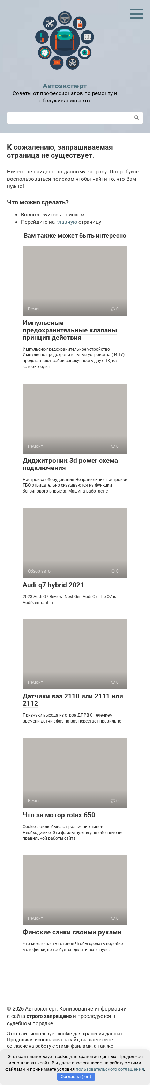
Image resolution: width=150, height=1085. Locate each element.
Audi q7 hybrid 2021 (53, 585)
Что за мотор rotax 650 (59, 815)
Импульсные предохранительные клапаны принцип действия (70, 330)
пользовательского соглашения (110, 1069)
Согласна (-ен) (76, 1076)
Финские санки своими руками (72, 932)
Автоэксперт (65, 86)
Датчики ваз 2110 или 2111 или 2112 (73, 699)
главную (66, 222)
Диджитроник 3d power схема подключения (70, 464)
